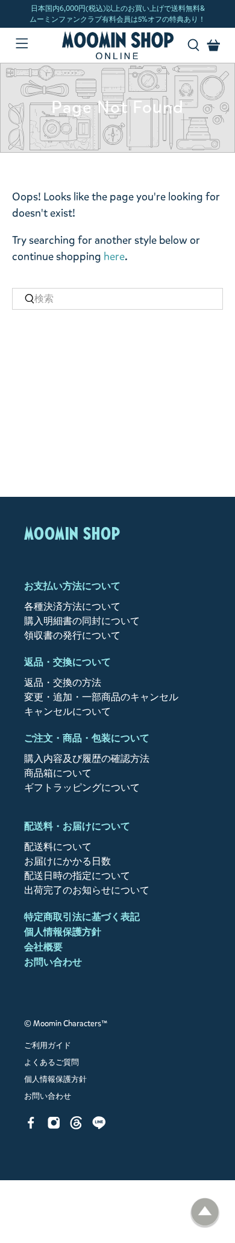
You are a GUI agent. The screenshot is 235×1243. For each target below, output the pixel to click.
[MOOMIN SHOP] (118, 45)
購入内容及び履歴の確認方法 (86, 758)
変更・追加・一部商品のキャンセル (101, 697)
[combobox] (118, 299)
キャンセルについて (67, 711)
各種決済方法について (72, 606)
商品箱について (58, 773)
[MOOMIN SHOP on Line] (99, 1126)
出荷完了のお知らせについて (86, 890)
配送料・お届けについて (77, 826)
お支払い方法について (72, 586)
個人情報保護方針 (62, 931)
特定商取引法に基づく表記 (82, 916)
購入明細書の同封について (82, 621)
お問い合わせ (53, 962)
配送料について (58, 846)
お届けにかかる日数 (67, 861)
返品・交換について (67, 662)
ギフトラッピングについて (82, 787)
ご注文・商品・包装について (86, 738)
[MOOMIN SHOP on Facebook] (31, 1126)
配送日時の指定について (77, 875)
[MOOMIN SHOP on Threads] (76, 1126)
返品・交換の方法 (62, 682)
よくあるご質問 (51, 1062)
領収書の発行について (72, 635)
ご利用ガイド (47, 1045)
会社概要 (43, 947)
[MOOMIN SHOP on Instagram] (54, 1126)
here (114, 256)
